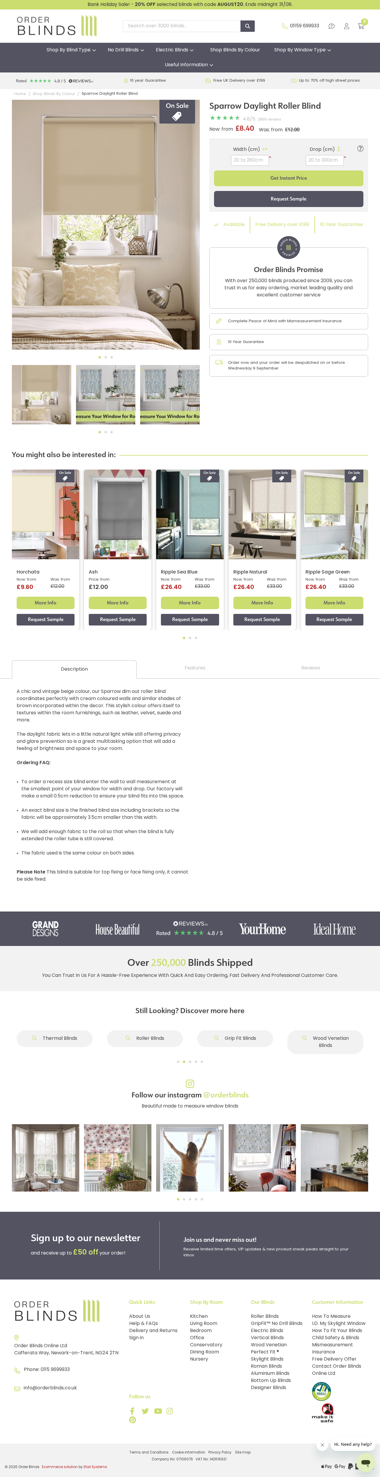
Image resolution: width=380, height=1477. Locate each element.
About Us (139, 1316)
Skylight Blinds (267, 1359)
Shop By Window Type (300, 50)
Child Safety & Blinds (335, 1338)
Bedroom (201, 1330)
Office (197, 1338)
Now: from (221, 129)
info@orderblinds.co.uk (50, 1388)
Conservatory (206, 1345)
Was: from (271, 130)
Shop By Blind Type (69, 50)
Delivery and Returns (153, 1330)
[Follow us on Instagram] (171, 1412)
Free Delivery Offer (334, 1359)
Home (20, 94)
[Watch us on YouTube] (158, 1412)
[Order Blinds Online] (68, 1311)
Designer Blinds (268, 1388)
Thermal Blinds (59, 1038)
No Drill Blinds (123, 50)
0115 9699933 (55, 1369)
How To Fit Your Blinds (337, 1330)
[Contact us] (332, 26)
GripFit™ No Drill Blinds (277, 1323)
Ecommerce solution (60, 1467)
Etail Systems (95, 1467)
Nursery (199, 1359)
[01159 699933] (285, 26)
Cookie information (188, 1452)
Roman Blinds (266, 1366)
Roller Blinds (149, 1038)
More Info (45, 602)
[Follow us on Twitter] (146, 1412)
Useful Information (186, 65)
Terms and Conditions (149, 1452)
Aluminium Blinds (270, 1373)
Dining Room (204, 1352)
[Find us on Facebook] (133, 1412)
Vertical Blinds (267, 1338)
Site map (243, 1452)
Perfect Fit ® (265, 1352)
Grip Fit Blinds (240, 1038)
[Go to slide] (178, 1062)
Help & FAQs (143, 1323)
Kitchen (199, 1316)
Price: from (99, 580)
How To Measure (331, 1316)
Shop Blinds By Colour (235, 50)
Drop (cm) (322, 149)
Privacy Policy (220, 1452)
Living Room (203, 1323)
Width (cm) (246, 149)
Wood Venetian (269, 1345)
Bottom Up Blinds (271, 1380)
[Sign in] (346, 26)
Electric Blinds (172, 50)
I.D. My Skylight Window (338, 1323)
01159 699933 (304, 26)
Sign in (136, 1338)
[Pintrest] (133, 1421)
